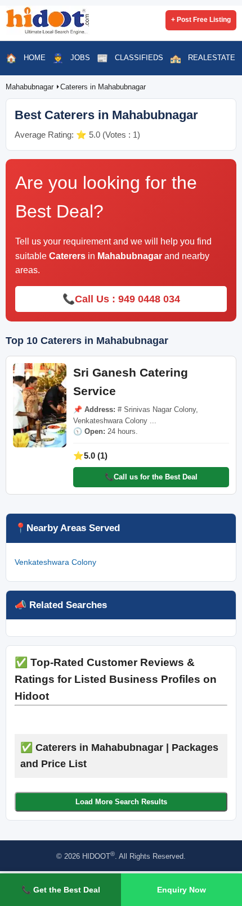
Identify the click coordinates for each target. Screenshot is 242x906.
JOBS (80, 57)
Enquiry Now (181, 889)
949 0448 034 (149, 299)
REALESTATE (211, 57)
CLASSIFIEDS (139, 57)
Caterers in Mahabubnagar (103, 87)
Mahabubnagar (31, 87)
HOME (35, 57)
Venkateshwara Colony (55, 562)
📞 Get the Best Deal (60, 889)
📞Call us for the (151, 477)
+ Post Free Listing (201, 20)
